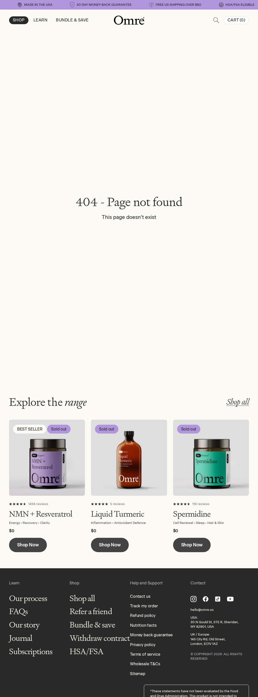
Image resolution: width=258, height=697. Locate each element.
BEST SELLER (29, 429)
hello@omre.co (202, 610)
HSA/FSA (86, 651)
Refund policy (142, 615)
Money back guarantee (151, 635)
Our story (24, 624)
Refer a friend (91, 611)
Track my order (144, 606)
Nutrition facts (143, 625)
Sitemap (137, 673)
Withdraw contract (100, 638)
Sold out (58, 429)
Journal (20, 638)
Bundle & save (92, 624)
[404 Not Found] (129, 20)
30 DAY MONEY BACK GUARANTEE (104, 5)
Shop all (237, 402)
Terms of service (145, 654)
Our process (28, 598)
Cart (236, 20)
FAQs (18, 611)
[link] (236, 4)
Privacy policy (142, 644)
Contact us (140, 596)
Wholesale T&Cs (145, 663)
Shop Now (28, 545)
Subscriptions (31, 651)
